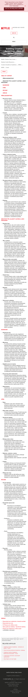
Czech (7, 67)
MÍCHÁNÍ (4, 90)
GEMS (2, 67)
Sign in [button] (14, 33)
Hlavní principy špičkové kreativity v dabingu (14, 650)
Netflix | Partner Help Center (8, 59)
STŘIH (3, 87)
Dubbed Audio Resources (7, 62)
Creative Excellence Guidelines (8, 64)
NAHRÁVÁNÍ (5, 85)
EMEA (19, 64)
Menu (13, 41)
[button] (15, 639)
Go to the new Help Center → (14, 9)
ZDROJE (4, 93)
